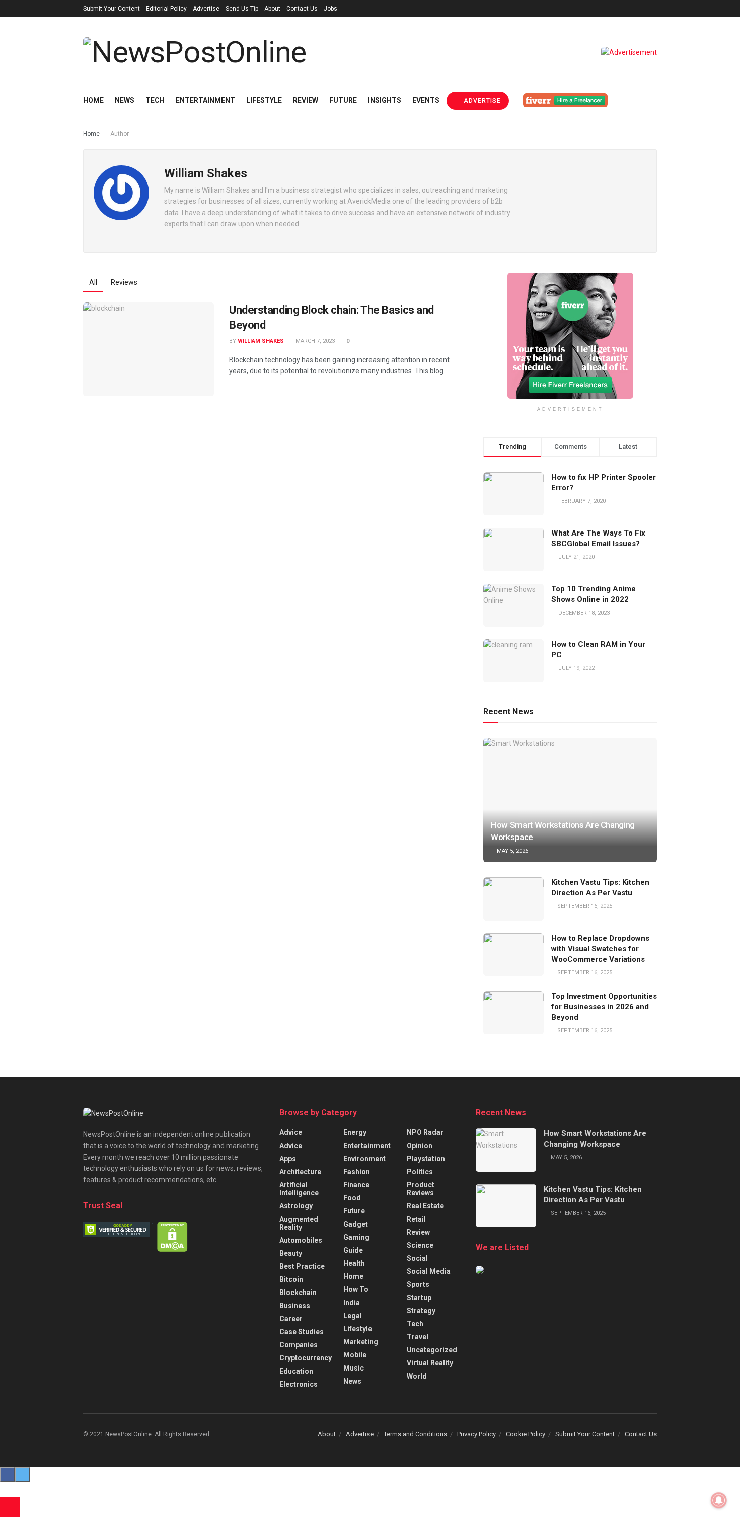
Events (425, 100)
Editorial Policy (166, 8)
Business (294, 1306)
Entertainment (205, 100)
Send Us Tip (242, 8)
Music (353, 1368)
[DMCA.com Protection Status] (172, 1236)
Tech (155, 100)
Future (343, 100)
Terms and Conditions (415, 1434)
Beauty (290, 1253)
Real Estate (425, 1206)
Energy (354, 1132)
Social (417, 1258)
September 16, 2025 (584, 906)
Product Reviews (420, 1189)
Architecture (300, 1172)
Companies (298, 1345)
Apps (287, 1159)
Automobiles (300, 1240)
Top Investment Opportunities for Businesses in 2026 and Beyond (604, 1007)
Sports (418, 1284)
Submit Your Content (111, 8)
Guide (353, 1250)
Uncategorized (432, 1350)
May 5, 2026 (511, 851)
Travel (417, 1337)
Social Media (429, 1271)
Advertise (206, 8)
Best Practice (302, 1266)
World (417, 1376)
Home (93, 100)
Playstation (426, 1159)
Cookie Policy (525, 1434)
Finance (356, 1185)
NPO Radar (425, 1132)
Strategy (421, 1311)
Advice (290, 1132)
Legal (352, 1316)
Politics (420, 1172)
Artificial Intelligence (299, 1189)
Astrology (296, 1206)
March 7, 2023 (314, 341)
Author (119, 133)
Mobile (354, 1355)
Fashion (356, 1172)
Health (354, 1263)
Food (352, 1198)
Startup (419, 1298)
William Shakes (261, 341)
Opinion (419, 1146)
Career (291, 1319)
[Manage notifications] (719, 1500)
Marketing (360, 1342)
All (93, 282)
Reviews (124, 282)
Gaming (356, 1237)
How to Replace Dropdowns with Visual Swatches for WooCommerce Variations (600, 949)
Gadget (355, 1224)
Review (305, 100)
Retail (416, 1219)
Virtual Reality (430, 1363)
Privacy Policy (476, 1434)
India (351, 1303)
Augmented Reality (298, 1223)
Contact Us (302, 8)
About (272, 8)
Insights (384, 100)
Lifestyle (264, 100)
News (124, 100)
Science (420, 1245)
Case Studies (301, 1332)
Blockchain (298, 1292)
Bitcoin (291, 1279)
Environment (364, 1159)
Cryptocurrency (305, 1358)
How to (355, 1289)
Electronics (298, 1384)
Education (296, 1371)
